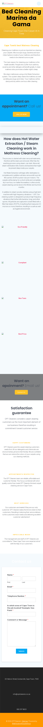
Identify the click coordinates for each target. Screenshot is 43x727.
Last (23, 582)
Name (10, 575)
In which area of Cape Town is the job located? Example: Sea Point (20, 607)
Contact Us (21, 392)
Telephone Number (16, 596)
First (8, 582)
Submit (21, 651)
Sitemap (25, 721)
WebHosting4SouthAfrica (21, 723)
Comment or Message (17, 620)
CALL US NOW (21, 114)
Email (10, 587)
